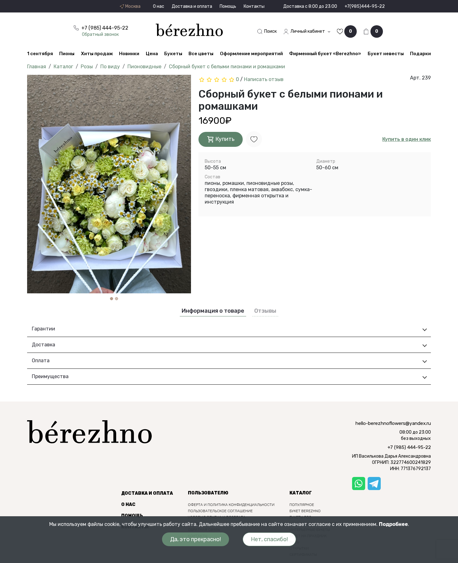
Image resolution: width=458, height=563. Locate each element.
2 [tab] (116, 298)
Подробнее (393, 524)
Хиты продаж (97, 53)
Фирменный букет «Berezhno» (325, 53)
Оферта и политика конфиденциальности (231, 505)
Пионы (66, 53)
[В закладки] (254, 139)
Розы (87, 67)
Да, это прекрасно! (195, 539)
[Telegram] (374, 483)
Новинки (129, 53)
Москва (132, 6)
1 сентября (40, 53)
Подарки (420, 53)
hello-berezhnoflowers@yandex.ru (393, 423)
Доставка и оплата (192, 6)
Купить (224, 138)
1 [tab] (111, 298)
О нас (158, 6)
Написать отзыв (264, 79)
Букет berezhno (305, 511)
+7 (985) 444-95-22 (409, 447)
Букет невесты (386, 53)
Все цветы (200, 53)
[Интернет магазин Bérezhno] (189, 29)
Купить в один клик (406, 139)
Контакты (254, 6)
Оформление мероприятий (251, 53)
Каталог (63, 67)
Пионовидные (144, 67)
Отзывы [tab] (265, 310)
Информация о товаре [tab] (213, 310)
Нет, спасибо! (269, 539)
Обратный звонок (100, 34)
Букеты (173, 53)
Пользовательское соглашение (220, 511)
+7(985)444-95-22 (365, 6)
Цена (152, 53)
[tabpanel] (109, 184)
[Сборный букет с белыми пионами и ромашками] (109, 184)
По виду (110, 67)
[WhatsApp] (358, 483)
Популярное (301, 505)
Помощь (228, 6)
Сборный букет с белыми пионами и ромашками (227, 67)
